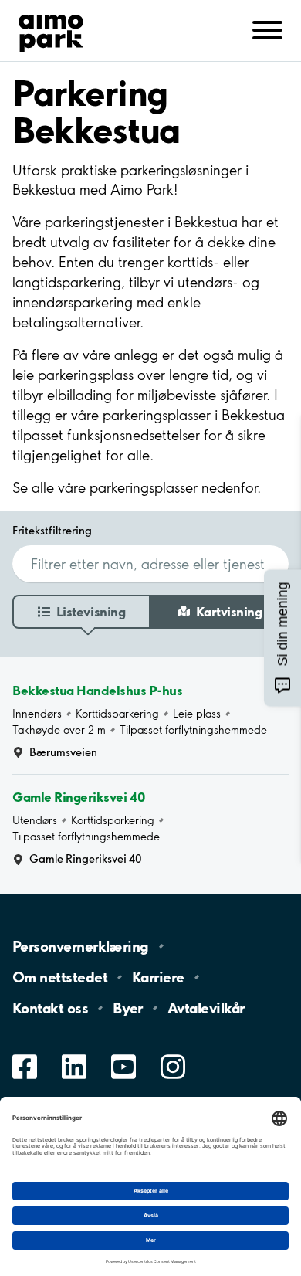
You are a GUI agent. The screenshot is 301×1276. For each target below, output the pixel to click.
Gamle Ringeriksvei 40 (79, 797)
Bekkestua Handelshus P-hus (97, 690)
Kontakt (50, 1008)
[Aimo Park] (51, 30)
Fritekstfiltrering (52, 531)
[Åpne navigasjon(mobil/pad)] (267, 29)
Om (59, 977)
